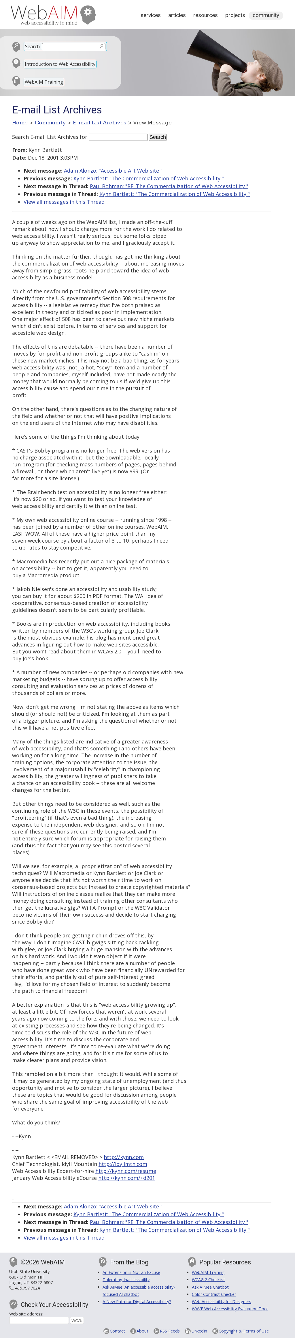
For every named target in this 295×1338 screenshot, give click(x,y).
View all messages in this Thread (64, 201)
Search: (33, 46)
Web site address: (26, 1314)
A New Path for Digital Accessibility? (137, 1301)
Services (151, 15)
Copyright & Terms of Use (244, 1331)
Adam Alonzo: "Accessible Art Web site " (113, 170)
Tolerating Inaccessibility (126, 1279)
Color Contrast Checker (214, 1294)
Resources (205, 15)
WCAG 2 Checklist (208, 1279)
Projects (235, 15)
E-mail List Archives (100, 122)
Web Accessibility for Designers (221, 1301)
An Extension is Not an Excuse (131, 1272)
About (142, 1331)
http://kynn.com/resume (125, 1170)
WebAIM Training (44, 82)
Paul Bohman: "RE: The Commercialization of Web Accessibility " (169, 186)
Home (20, 122)
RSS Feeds (170, 1331)
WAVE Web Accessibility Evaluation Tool (230, 1308)
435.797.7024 (27, 1288)
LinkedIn (199, 1331)
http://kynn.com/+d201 (126, 1177)
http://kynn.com (124, 1157)
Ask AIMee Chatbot (210, 1287)
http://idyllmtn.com (123, 1164)
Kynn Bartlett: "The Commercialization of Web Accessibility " (148, 178)
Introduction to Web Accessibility (60, 64)
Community (266, 15)
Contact (117, 1331)
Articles (177, 15)
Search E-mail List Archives (45, 136)
